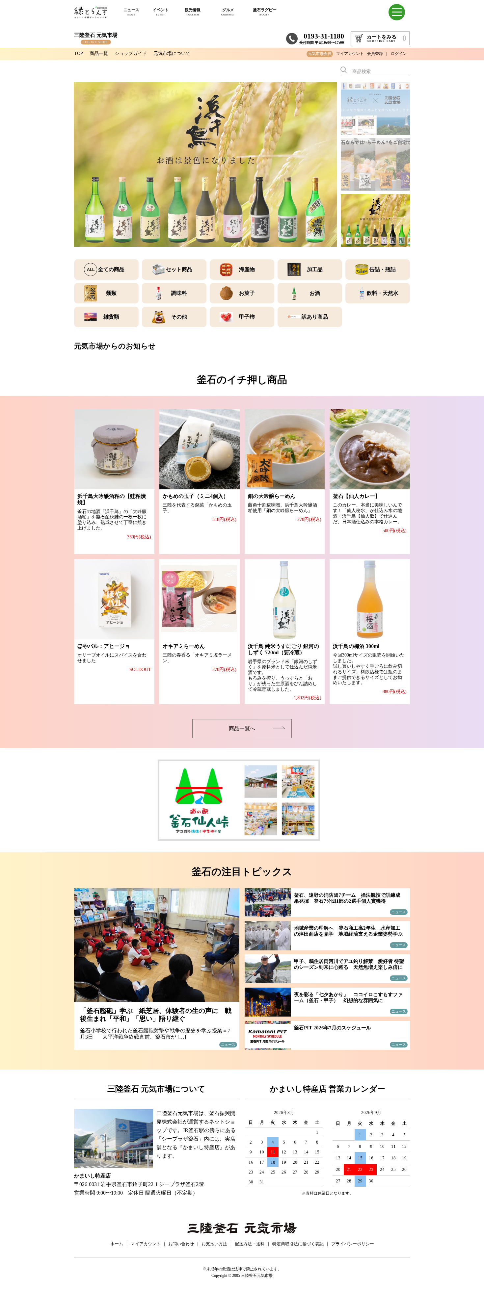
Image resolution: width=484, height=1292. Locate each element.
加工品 (315, 269)
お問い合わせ (181, 1243)
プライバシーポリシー (352, 1243)
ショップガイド (131, 53)
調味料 (179, 293)
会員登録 (375, 53)
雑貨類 (111, 317)
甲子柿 (247, 317)
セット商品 (179, 269)
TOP (78, 53)
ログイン (399, 53)
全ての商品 (111, 269)
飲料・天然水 (382, 293)
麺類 (111, 293)
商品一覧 (99, 53)
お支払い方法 (214, 1243)
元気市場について (171, 53)
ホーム (116, 1243)
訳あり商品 (315, 317)
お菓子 (247, 293)
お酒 (314, 293)
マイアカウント (350, 53)
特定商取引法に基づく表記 (298, 1243)
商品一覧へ (242, 728)
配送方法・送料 (250, 1243)
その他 (179, 317)
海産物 (247, 269)
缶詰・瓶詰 (382, 269)
